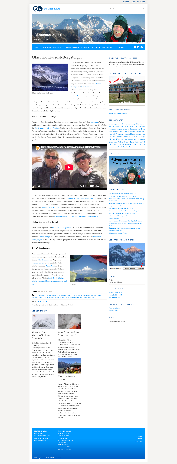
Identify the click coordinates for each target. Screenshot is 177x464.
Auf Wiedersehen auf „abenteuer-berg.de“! (122, 193)
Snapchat (80, 95)
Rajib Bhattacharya (76, 298)
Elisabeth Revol (113, 147)
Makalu (139, 142)
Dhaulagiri (86, 295)
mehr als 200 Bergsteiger (61, 227)
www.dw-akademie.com (42, 436)
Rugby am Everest (115, 206)
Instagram (94, 122)
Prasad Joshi (50, 266)
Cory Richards (86, 86)
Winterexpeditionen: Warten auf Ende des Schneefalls (126, 203)
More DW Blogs (138, 2)
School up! (107, 47)
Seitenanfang (53, 305)
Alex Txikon (122, 147)
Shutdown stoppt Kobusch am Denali (121, 208)
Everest (96, 47)
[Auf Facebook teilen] (134, 48)
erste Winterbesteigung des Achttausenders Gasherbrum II (76, 216)
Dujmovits (133, 142)
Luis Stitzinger (129, 139)
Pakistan (120, 134)
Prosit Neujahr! (114, 218)
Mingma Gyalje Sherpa (120, 131)
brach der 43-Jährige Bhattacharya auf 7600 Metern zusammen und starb (49, 281)
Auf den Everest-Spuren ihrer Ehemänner (122, 213)
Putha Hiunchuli (139, 144)
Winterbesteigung (123, 142)
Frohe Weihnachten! (115, 230)
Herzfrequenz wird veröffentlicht (47, 128)
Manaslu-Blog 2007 (115, 295)
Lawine (111, 134)
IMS (110, 126)
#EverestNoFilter (42, 295)
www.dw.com (38, 433)
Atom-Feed (138, 441)
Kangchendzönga (122, 129)
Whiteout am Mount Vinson (118, 233)
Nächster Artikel (66, 305)
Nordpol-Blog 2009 (115, 292)
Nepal (57, 298)
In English (120, 47)
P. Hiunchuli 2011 (71, 47)
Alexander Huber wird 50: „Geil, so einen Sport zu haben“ (125, 224)
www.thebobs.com (40, 440)
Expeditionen (117, 124)
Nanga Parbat (122, 137)
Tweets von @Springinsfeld (118, 113)
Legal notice (139, 436)
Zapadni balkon (63, 444)
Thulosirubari (112, 129)
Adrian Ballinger (54, 295)
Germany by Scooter (65, 449)
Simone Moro (113, 142)
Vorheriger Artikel (40, 305)
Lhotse (111, 124)
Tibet (93, 298)
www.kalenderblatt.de (41, 438)
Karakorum (129, 147)
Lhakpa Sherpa (45, 236)
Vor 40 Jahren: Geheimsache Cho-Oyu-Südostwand (125, 221)
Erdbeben (128, 144)
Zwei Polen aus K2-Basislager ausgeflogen (123, 196)
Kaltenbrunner (140, 124)
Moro (123, 124)
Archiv (111, 280)
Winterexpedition (136, 129)
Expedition (127, 134)
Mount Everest (49, 298)
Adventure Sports (63, 433)
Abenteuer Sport (47, 34)
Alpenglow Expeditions (51, 207)
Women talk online (64, 436)
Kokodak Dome (140, 134)
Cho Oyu (112, 136)
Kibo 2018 (85, 47)
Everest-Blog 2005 (115, 297)
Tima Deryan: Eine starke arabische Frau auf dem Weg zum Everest (126, 200)
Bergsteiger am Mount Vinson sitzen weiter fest (124, 228)
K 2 (115, 134)
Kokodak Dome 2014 (52, 47)
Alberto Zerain (43, 260)
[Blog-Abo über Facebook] (127, 256)
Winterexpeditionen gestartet (118, 216)
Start (37, 47)
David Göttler (133, 136)
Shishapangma (140, 131)
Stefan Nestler (113, 310)
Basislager (142, 136)
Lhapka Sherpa (96, 295)
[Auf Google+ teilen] (43, 302)
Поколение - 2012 (64, 447)
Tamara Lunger (119, 144)
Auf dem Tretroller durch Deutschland (66, 441)
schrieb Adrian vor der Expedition (80, 198)
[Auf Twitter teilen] (40, 302)
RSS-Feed (138, 439)
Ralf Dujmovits (139, 139)
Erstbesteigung (130, 124)
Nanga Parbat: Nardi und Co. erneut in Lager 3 (124, 211)
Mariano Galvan (38, 263)
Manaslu (142, 126)
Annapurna (131, 131)
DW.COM (126, 2)
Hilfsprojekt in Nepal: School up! (125, 126)
